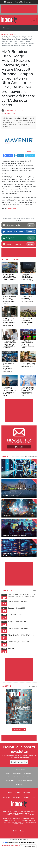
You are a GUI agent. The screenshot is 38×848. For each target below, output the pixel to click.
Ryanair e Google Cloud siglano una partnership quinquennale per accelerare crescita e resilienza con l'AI (8, 367)
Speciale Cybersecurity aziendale (14, 535)
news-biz (13, 34)
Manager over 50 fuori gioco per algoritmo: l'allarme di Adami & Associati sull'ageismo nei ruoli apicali (9, 344)
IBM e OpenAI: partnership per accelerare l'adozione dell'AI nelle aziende (27, 299)
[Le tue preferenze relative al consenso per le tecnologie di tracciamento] (28, 846)
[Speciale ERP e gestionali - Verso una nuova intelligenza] (19, 508)
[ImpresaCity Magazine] (19, 706)
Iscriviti (31, 225)
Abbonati (30, 244)
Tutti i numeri (32, 686)
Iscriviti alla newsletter (19, 762)
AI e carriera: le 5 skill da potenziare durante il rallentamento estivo (28, 364)
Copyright (16, 797)
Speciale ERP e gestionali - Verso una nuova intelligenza (18, 515)
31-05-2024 (19, 110)
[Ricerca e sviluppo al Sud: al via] (10, 267)
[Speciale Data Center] (19, 468)
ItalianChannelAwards (25, 780)
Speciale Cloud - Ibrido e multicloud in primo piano (18, 554)
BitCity (8, 773)
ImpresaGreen (10, 780)
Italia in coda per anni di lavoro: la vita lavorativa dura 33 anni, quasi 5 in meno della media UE (9, 300)
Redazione (6, 797)
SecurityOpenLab (14, 777)
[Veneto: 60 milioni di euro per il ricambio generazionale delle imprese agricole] (28, 312)
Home (5, 34)
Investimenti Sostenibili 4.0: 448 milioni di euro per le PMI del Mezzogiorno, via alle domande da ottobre (9, 391)
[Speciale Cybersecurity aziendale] (19, 528)
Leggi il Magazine (19, 729)
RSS (33, 797)
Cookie (15, 831)
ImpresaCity (30, 2)
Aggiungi (30, 231)
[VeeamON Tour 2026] (19, 488)
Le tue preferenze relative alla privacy (20, 842)
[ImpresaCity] (9, 20)
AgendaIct (19, 784)
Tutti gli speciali (31, 456)
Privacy (22, 831)
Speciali (17, 792)
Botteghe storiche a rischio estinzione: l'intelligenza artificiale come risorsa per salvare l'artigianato (9, 322)
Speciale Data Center (10, 476)
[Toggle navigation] (34, 20)
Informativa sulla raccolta (11, 846)
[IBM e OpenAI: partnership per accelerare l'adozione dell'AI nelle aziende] (28, 289)
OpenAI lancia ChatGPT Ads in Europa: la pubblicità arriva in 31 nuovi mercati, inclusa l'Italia (27, 277)
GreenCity (26, 777)
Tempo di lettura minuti (9, 113)
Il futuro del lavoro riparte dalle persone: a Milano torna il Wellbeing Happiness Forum (27, 344)
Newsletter (7, 28)
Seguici (31, 238)
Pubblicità (26, 797)
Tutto (34, 591)
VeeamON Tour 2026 (10, 496)
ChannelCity (19, 2)
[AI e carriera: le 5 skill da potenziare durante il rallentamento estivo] (28, 356)
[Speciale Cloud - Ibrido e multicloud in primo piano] (19, 548)
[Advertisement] (19, 737)
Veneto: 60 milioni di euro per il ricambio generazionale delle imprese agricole (28, 321)
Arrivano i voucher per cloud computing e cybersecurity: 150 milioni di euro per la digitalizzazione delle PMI (27, 391)
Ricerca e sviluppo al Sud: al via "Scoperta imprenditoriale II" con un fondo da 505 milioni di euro (9, 277)
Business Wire (9, 110)
